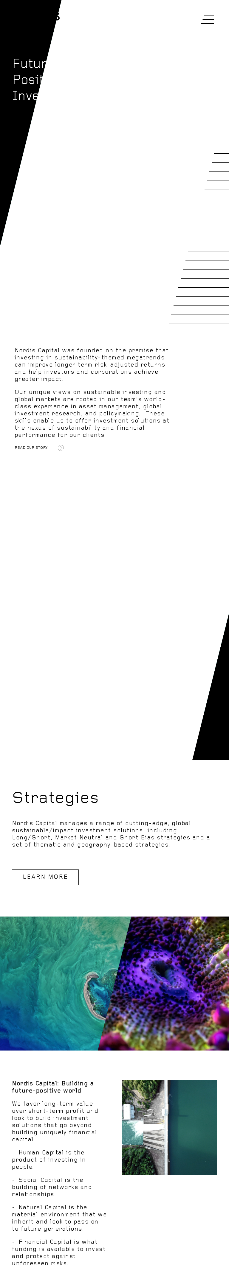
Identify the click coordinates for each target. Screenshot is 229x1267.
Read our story (31, 448)
